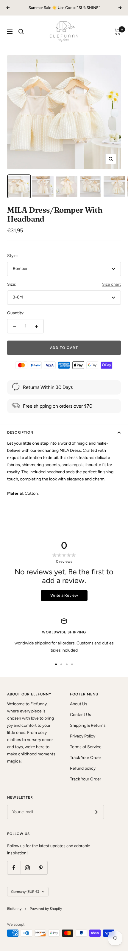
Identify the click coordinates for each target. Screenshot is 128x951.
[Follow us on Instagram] (27, 867)
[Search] (21, 31)
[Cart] (118, 32)
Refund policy (83, 768)
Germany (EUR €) (25, 892)
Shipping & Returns (88, 725)
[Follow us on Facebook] (14, 867)
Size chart (111, 284)
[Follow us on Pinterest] (40, 867)
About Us (78, 703)
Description (20, 432)
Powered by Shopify (46, 909)
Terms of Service (86, 746)
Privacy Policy (82, 736)
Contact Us (80, 714)
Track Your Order (85, 757)
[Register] (95, 812)
